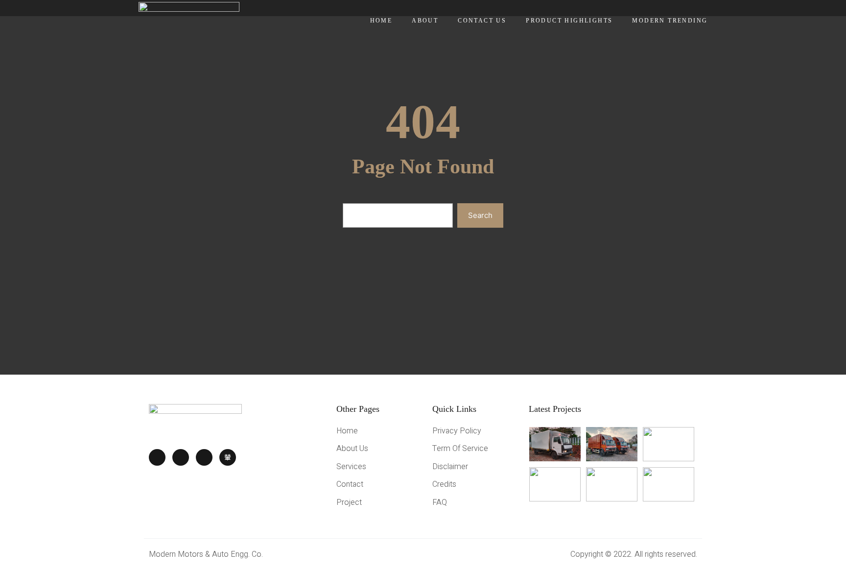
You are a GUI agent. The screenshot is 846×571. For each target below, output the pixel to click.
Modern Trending (669, 20)
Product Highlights (569, 20)
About (425, 20)
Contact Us (482, 20)
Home (381, 20)
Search (480, 215)
